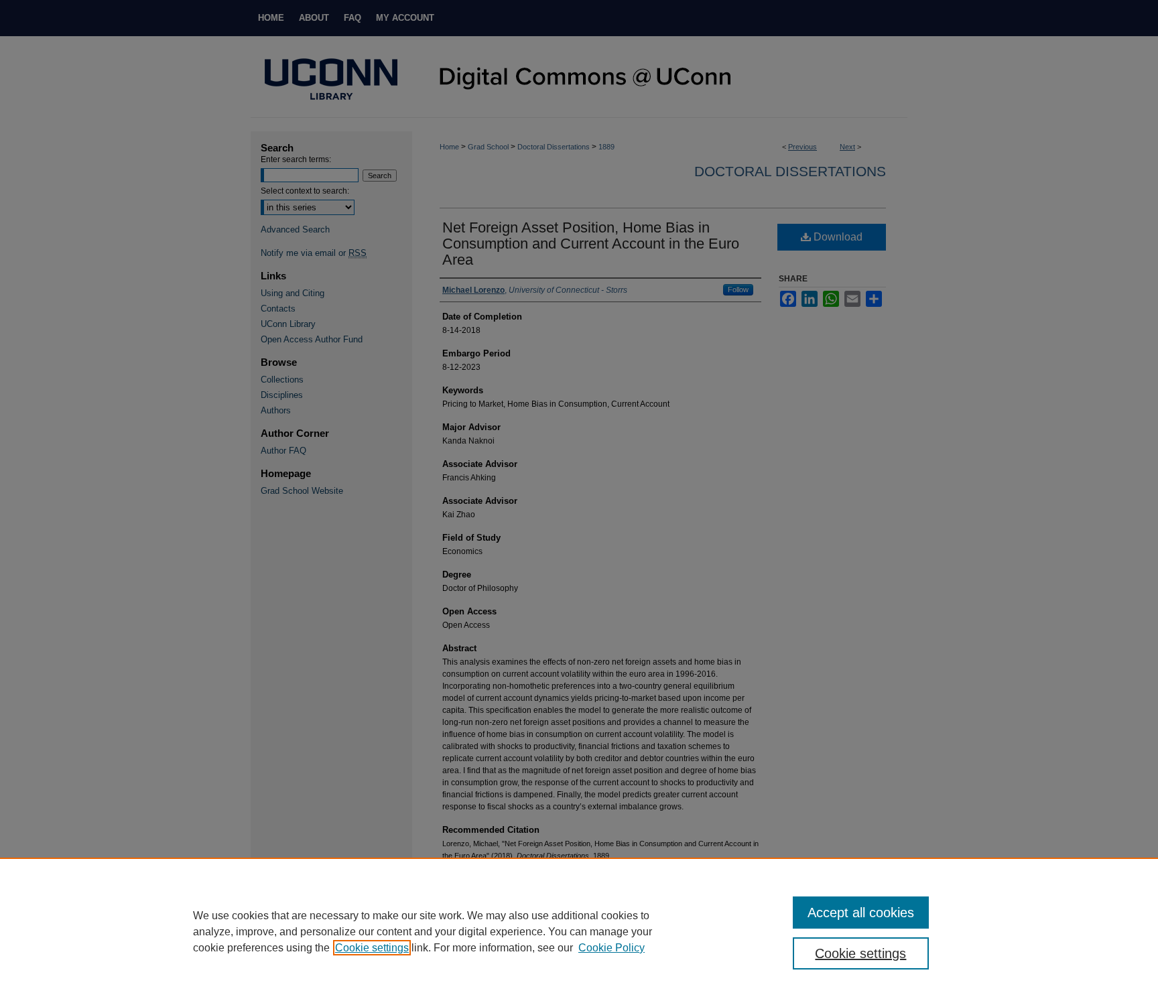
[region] (579, 931)
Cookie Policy (611, 947)
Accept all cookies (861, 912)
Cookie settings (372, 947)
